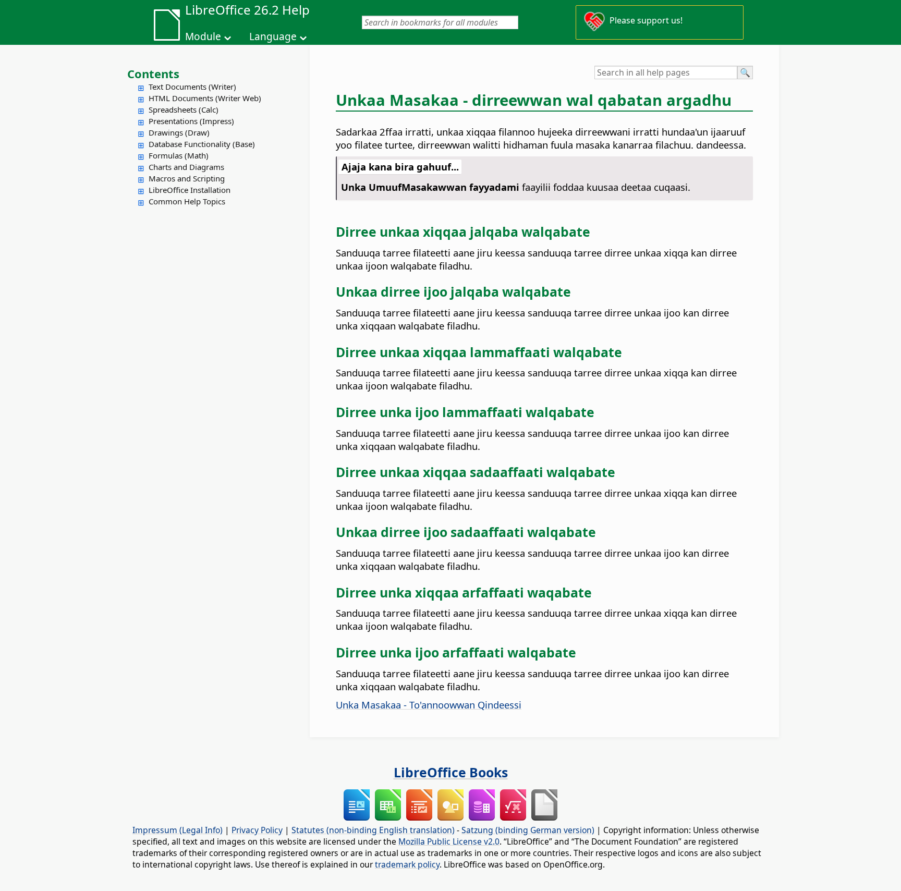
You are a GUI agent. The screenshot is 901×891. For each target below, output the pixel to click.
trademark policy (407, 864)
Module (203, 36)
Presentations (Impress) (191, 121)
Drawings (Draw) (179, 132)
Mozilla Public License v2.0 (449, 841)
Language (273, 36)
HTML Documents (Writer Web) (205, 98)
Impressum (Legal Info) (177, 830)
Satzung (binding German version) (527, 830)
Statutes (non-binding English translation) (373, 830)
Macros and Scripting (187, 178)
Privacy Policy (257, 830)
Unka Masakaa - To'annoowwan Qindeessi (428, 704)
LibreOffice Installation (189, 190)
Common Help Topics (187, 201)
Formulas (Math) (179, 155)
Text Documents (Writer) (192, 86)
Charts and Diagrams (186, 167)
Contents (153, 73)
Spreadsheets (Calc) (183, 109)
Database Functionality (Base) (202, 144)
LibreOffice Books (451, 772)
